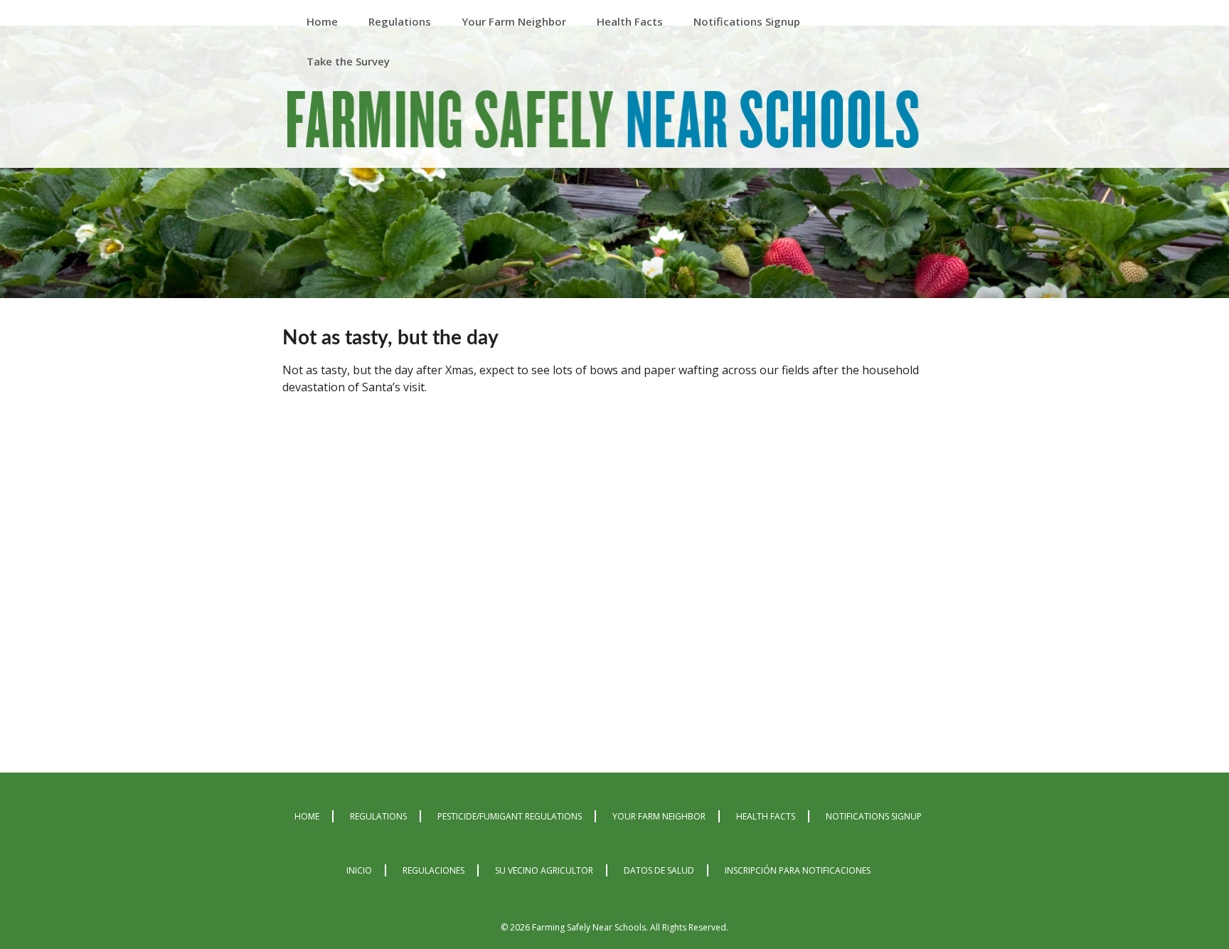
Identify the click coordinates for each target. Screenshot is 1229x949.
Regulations (378, 816)
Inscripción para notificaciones (798, 870)
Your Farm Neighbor (659, 816)
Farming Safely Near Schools (603, 122)
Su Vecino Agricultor (544, 870)
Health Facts (765, 816)
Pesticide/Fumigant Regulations (509, 816)
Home (306, 816)
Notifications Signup (874, 816)
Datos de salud (659, 870)
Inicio (359, 870)
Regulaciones (433, 870)
